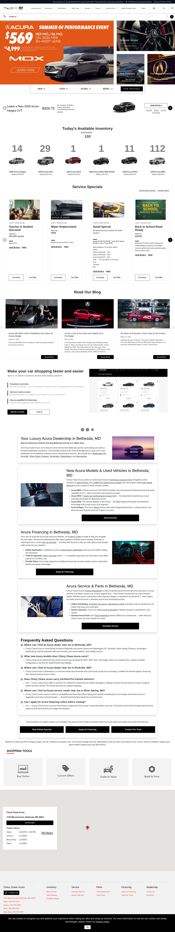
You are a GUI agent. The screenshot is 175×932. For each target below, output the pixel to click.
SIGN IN (39, 412)
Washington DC (99, 453)
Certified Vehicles (52, 899)
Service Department (93, 591)
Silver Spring (35, 456)
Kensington (55, 456)
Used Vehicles (51, 895)
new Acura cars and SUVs (121, 480)
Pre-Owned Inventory (161, 79)
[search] (172, 8)
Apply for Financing (65, 572)
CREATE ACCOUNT (17, 412)
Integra (97, 507)
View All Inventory (86, 132)
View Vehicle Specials (42, 729)
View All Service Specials (147, 190)
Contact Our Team (133, 729)
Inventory (51, 887)
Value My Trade (127, 895)
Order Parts (100, 895)
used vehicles (82, 483)
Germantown (81, 456)
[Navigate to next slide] (112, 52)
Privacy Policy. (103, 922)
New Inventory (130, 79)
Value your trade (50, 556)
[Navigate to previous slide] (2, 52)
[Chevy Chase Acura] (14, 8)
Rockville (25, 456)
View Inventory (110, 518)
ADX (118, 502)
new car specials (49, 542)
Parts (99, 887)
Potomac (45, 456)
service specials (110, 610)
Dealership (152, 887)
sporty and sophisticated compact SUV (100, 496)
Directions (150, 895)
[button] (87, 828)
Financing (126, 887)
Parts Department (102, 616)
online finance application (72, 550)
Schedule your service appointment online (106, 604)
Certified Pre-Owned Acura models (107, 483)
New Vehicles (51, 892)
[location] (126, 1)
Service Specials (77, 895)
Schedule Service (130, 46)
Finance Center (74, 537)
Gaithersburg (65, 456)
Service (75, 887)
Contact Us (13, 893)
